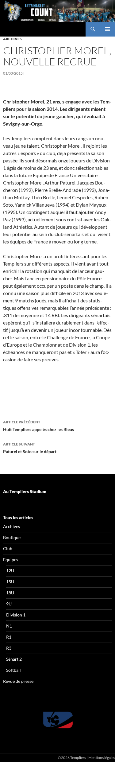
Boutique (12, 537)
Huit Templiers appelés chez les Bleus (38, 426)
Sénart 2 (14, 659)
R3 (8, 648)
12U (10, 570)
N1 (9, 625)
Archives (12, 39)
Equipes (10, 559)
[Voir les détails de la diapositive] (57, 720)
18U (10, 592)
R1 (8, 637)
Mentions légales (101, 757)
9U (9, 603)
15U (10, 581)
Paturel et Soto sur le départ (29, 448)
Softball (13, 670)
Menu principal (107, 29)
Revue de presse (18, 681)
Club (7, 548)
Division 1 (15, 614)
